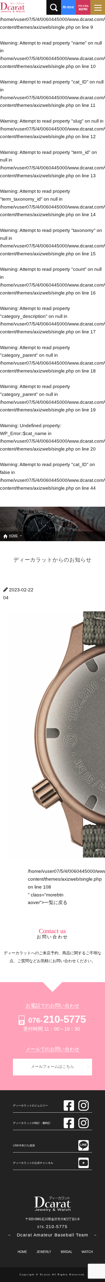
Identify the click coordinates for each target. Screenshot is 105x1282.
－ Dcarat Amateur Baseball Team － (52, 1235)
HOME (22, 1252)
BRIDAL (66, 1252)
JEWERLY (43, 1252)
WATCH (87, 1252)
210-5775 (57, 1019)
